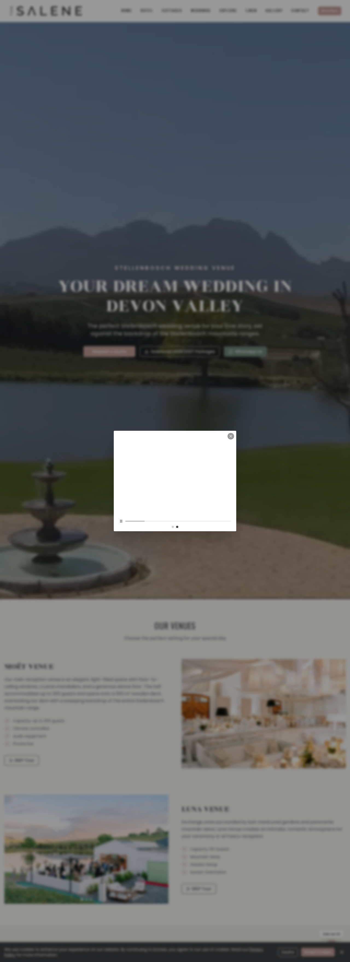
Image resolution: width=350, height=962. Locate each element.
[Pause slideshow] (121, 549)
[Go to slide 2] (177, 555)
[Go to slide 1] (173, 555)
